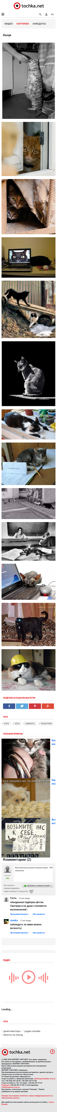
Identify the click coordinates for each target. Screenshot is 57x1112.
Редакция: (6, 1085)
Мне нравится (39, 914)
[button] (46, 14)
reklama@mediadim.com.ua (44, 1079)
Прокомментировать (19, 914)
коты (17, 723)
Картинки (23, 23)
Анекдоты (39, 23)
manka (14, 920)
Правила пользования (10, 1096)
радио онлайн (32, 1031)
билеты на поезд (13, 1034)
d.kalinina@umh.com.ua (11, 1087)
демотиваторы (12, 1031)
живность (30, 723)
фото (6, 723)
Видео (9, 23)
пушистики (46, 723)
